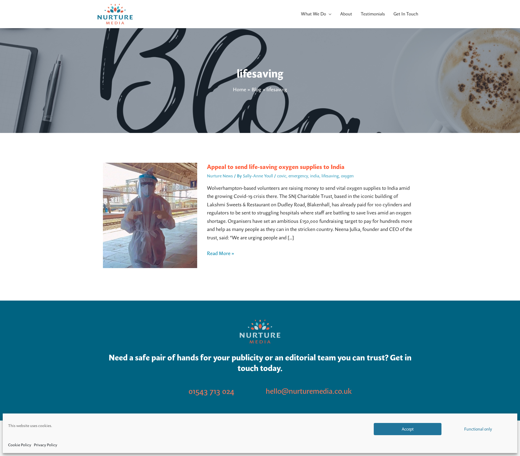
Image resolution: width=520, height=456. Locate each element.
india (314, 175)
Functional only (478, 429)
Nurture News (220, 175)
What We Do (313, 14)
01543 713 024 (211, 391)
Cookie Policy (19, 445)
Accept (408, 429)
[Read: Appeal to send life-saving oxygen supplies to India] (150, 215)
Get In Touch (406, 14)
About (346, 14)
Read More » (220, 252)
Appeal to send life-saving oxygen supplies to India (275, 166)
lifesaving (330, 175)
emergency (298, 175)
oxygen (347, 175)
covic (281, 175)
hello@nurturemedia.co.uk (309, 391)
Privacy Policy (45, 445)
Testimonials (373, 14)
